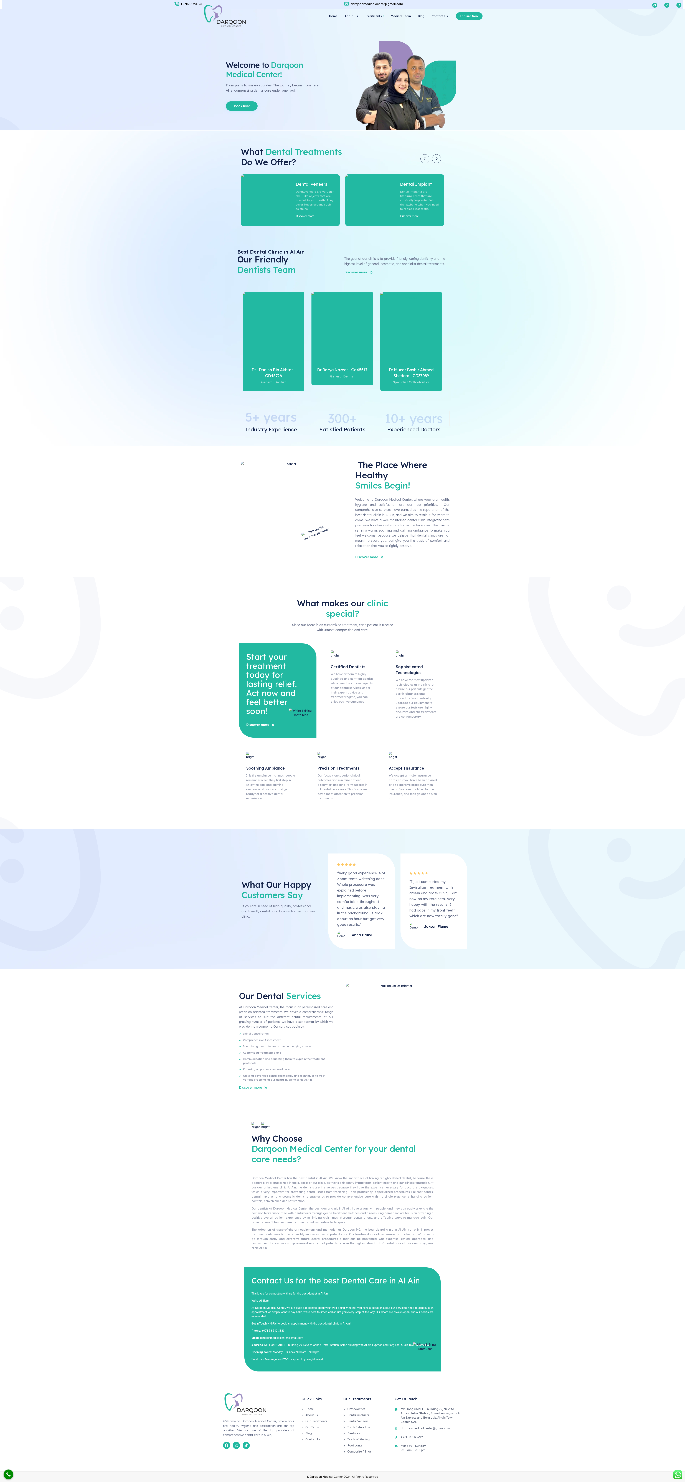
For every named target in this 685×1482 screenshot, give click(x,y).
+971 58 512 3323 (273, 1330)
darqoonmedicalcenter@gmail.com (281, 1338)
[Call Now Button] (8, 1474)
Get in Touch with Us (264, 1323)
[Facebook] (226, 1445)
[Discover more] (265, 200)
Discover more (305, 216)
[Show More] (273, 327)
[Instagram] (236, 1445)
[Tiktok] (246, 1445)
